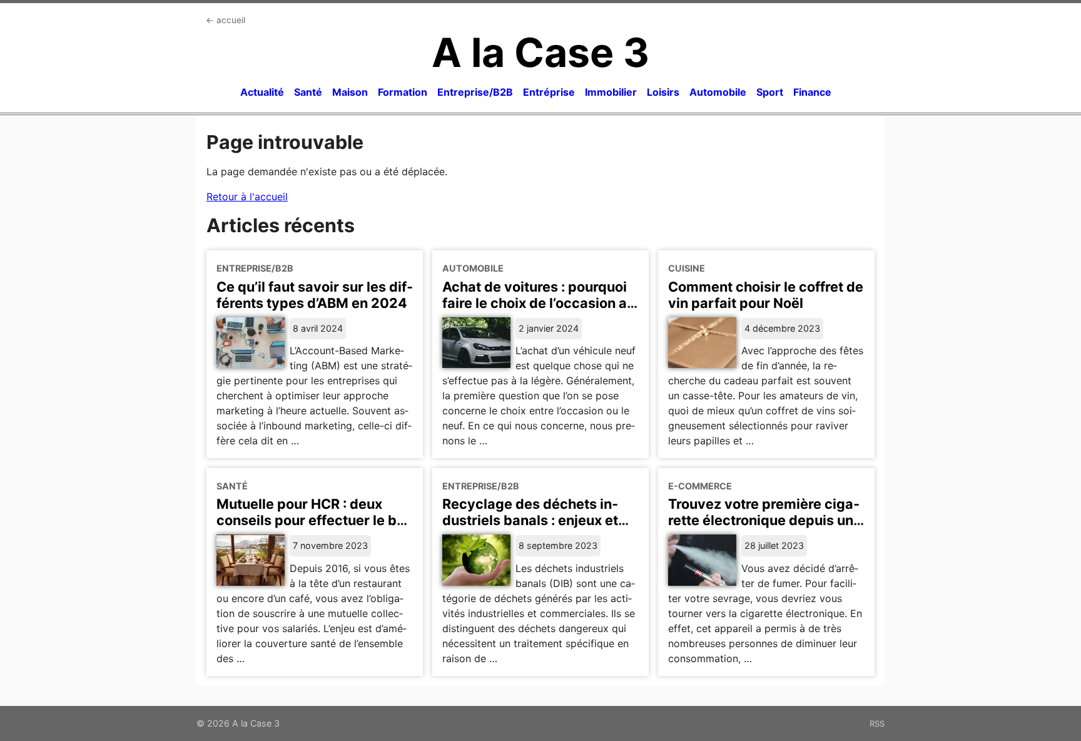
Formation (402, 92)
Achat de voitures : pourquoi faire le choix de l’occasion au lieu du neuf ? (538, 303)
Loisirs (663, 92)
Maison (350, 92)
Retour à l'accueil (247, 196)
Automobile (717, 92)
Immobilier (611, 92)
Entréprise (549, 92)
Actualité (262, 92)
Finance (812, 92)
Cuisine (686, 268)
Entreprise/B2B (475, 92)
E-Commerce (700, 486)
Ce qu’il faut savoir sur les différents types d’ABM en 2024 (314, 295)
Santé (308, 92)
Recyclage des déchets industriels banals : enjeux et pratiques (530, 520)
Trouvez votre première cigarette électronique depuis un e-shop (764, 520)
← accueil (225, 20)
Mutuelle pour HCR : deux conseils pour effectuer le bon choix (314, 520)
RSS (877, 723)
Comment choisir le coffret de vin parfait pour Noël (765, 295)
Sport (769, 92)
